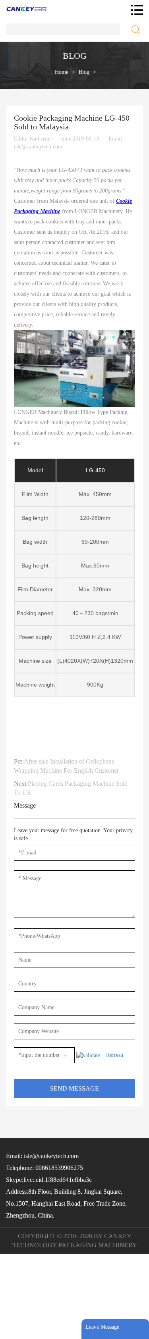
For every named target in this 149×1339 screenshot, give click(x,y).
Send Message (74, 1088)
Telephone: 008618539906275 (44, 1167)
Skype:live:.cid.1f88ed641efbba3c (49, 1179)
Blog (84, 72)
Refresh (114, 1055)
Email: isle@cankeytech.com (42, 1155)
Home (61, 72)
